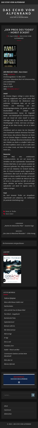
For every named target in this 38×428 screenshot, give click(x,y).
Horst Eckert (9, 214)
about (6, 406)
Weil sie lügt (7, 334)
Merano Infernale (9, 364)
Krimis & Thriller (11, 211)
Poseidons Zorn (9, 346)
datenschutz (8, 414)
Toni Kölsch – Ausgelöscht (12, 314)
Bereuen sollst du (9, 326)
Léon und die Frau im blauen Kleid (14, 310)
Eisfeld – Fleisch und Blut (11, 350)
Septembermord (9, 322)
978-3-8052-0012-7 (13, 89)
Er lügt (6, 338)
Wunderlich (11, 74)
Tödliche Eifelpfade (10, 298)
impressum (7, 410)
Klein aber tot (8, 360)
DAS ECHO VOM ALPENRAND (13, 2)
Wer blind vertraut (9, 330)
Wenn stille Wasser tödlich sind (13, 302)
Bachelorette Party (9, 318)
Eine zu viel (7, 342)
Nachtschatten (8, 306)
